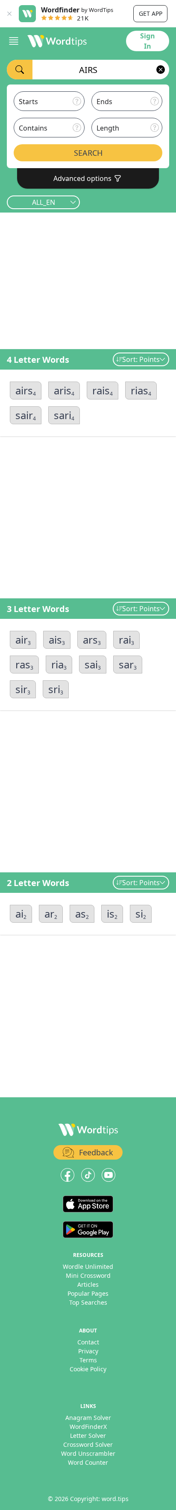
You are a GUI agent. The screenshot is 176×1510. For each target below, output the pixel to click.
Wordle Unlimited (88, 1266)
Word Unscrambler (88, 1453)
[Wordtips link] (57, 41)
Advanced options (82, 178)
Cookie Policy (88, 1369)
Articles (88, 1284)
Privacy (88, 1351)
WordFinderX (88, 1427)
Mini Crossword (88, 1275)
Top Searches (88, 1302)
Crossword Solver (88, 1444)
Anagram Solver (88, 1418)
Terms (88, 1360)
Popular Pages (88, 1293)
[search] (19, 69)
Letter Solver (88, 1435)
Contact (88, 1342)
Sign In (147, 41)
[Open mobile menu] (13, 41)
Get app (150, 13)
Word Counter (88, 1462)
